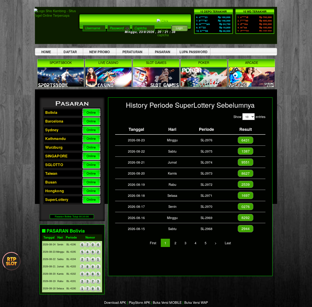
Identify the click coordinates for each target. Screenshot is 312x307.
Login (179, 28)
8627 (245, 173)
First (153, 243)
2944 (245, 228)
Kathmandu (55, 138)
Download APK (115, 302)
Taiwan (51, 173)
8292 (245, 217)
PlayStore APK (139, 302)
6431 (245, 140)
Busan (51, 182)
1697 (245, 195)
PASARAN (162, 51)
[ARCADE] (251, 85)
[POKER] (204, 85)
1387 (245, 151)
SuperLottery (56, 199)
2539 (245, 184)
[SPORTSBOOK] (61, 85)
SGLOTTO (54, 164)
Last (228, 243)
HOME (46, 51)
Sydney (52, 129)
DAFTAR (70, 51)
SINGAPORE (56, 156)
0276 (245, 206)
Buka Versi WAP (196, 302)
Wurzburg (54, 147)
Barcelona (54, 121)
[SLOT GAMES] (156, 85)
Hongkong (54, 190)
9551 (245, 162)
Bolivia (51, 112)
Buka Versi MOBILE (167, 302)
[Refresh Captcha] (163, 27)
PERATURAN (132, 51)
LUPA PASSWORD (193, 51)
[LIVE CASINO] (109, 85)
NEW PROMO (99, 51)
